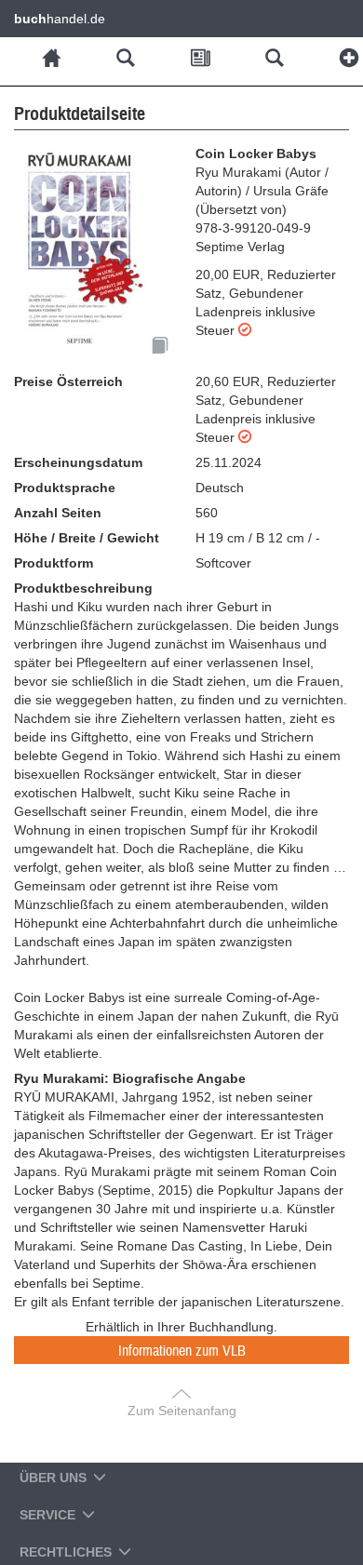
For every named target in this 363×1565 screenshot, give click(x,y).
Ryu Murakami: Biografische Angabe (130, 1078)
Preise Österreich (68, 381)
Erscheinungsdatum (78, 462)
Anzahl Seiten (57, 512)
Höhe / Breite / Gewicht (86, 537)
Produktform (53, 562)
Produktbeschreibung (83, 588)
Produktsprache (64, 487)
